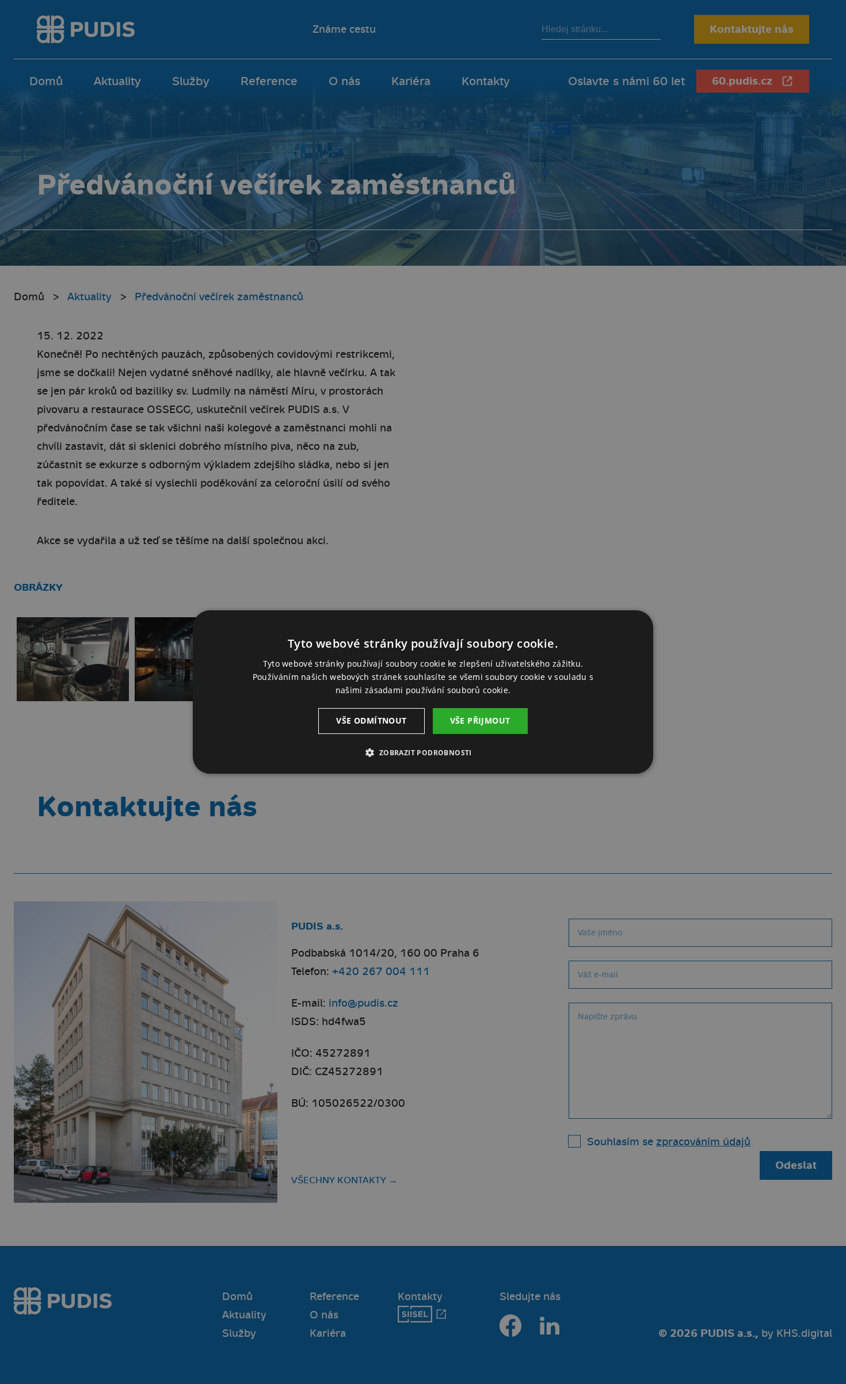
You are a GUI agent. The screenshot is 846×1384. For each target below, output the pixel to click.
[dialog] (423, 692)
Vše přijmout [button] (480, 720)
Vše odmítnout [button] (371, 720)
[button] (422, 752)
